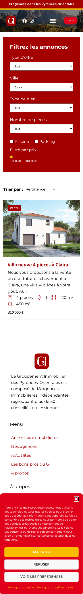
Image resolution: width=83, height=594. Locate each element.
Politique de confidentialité (55, 587)
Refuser (41, 564)
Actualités (21, 455)
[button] (76, 499)
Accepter (42, 552)
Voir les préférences (41, 576)
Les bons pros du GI (30, 464)
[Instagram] (31, 20)
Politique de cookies (21, 587)
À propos (20, 473)
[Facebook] (24, 20)
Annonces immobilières (34, 437)
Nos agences (24, 446)
